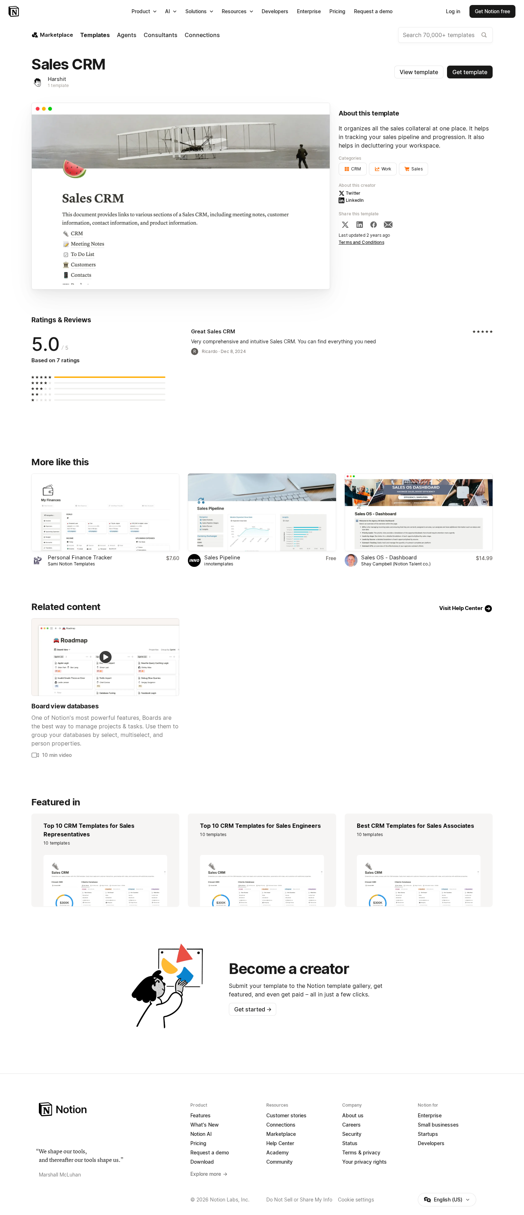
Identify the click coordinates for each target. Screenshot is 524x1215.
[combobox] (445, 35)
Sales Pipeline (222, 557)
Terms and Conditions (361, 242)
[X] (345, 224)
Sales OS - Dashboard (389, 557)
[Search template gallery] (484, 35)
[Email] (388, 224)
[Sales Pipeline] (262, 512)
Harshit (57, 79)
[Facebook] (373, 224)
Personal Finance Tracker (80, 557)
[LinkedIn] (360, 224)
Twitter (353, 193)
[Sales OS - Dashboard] (419, 512)
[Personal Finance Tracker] (105, 512)
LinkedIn (355, 200)
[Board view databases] (105, 657)
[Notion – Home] (14, 11)
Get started (253, 1009)
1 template (58, 85)
